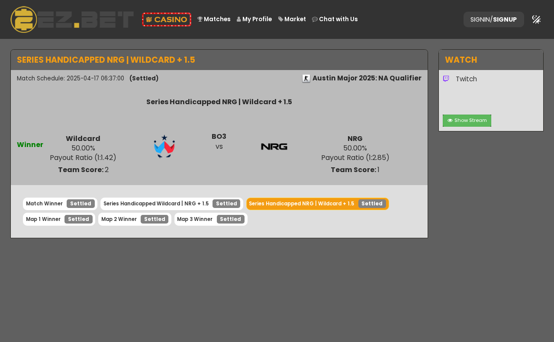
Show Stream (470, 120)
